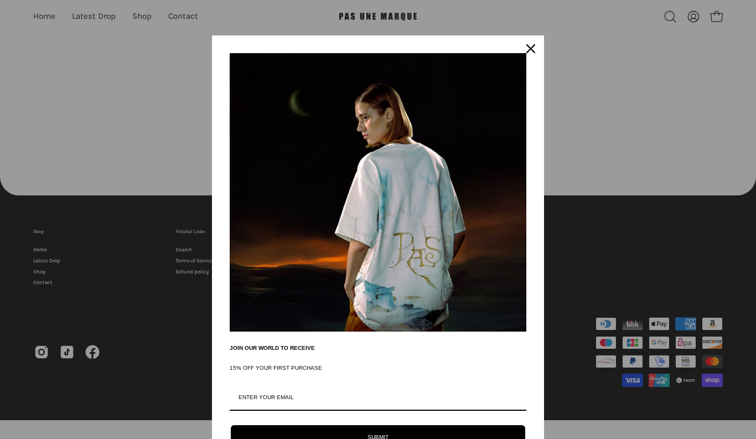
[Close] (530, 48)
